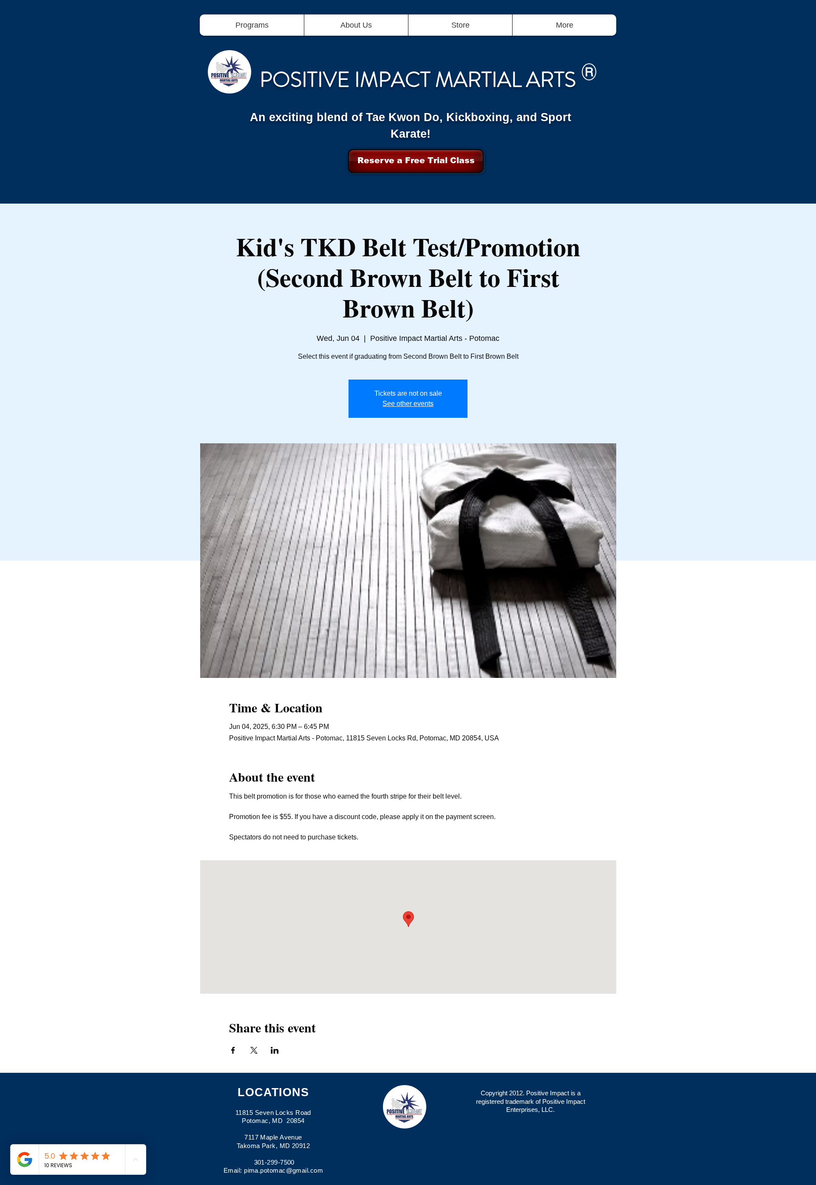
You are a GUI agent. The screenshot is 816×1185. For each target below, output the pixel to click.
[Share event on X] (254, 1050)
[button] (252, 25)
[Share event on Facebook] (233, 1050)
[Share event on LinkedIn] (275, 1050)
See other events (408, 403)
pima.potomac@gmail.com (283, 1170)
